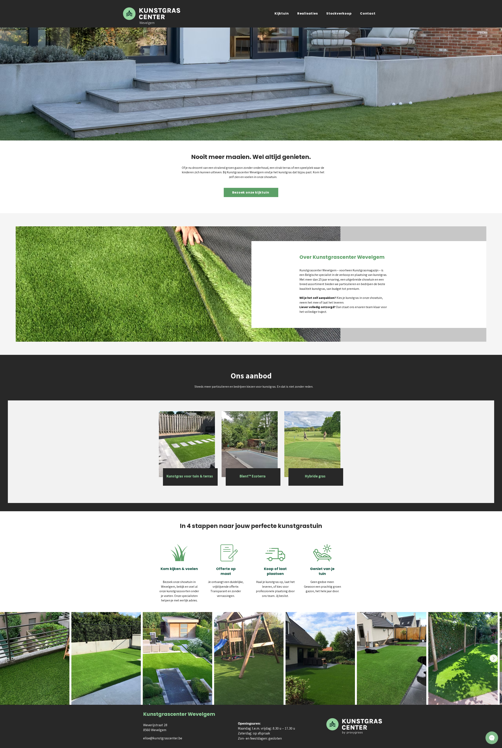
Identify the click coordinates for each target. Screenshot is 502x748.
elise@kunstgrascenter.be (162, 738)
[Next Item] (493, 658)
